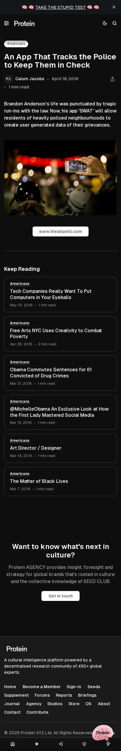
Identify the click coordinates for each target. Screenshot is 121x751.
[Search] (114, 23)
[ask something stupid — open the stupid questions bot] (102, 732)
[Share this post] (112, 79)
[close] (114, 7)
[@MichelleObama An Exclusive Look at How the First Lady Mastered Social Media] (60, 412)
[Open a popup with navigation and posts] (6, 23)
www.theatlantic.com (60, 231)
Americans (19, 284)
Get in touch (60, 596)
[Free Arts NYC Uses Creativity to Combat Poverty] (60, 334)
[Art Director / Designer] (60, 448)
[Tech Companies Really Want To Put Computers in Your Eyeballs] (60, 294)
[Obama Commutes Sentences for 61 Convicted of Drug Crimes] (60, 373)
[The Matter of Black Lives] (60, 481)
